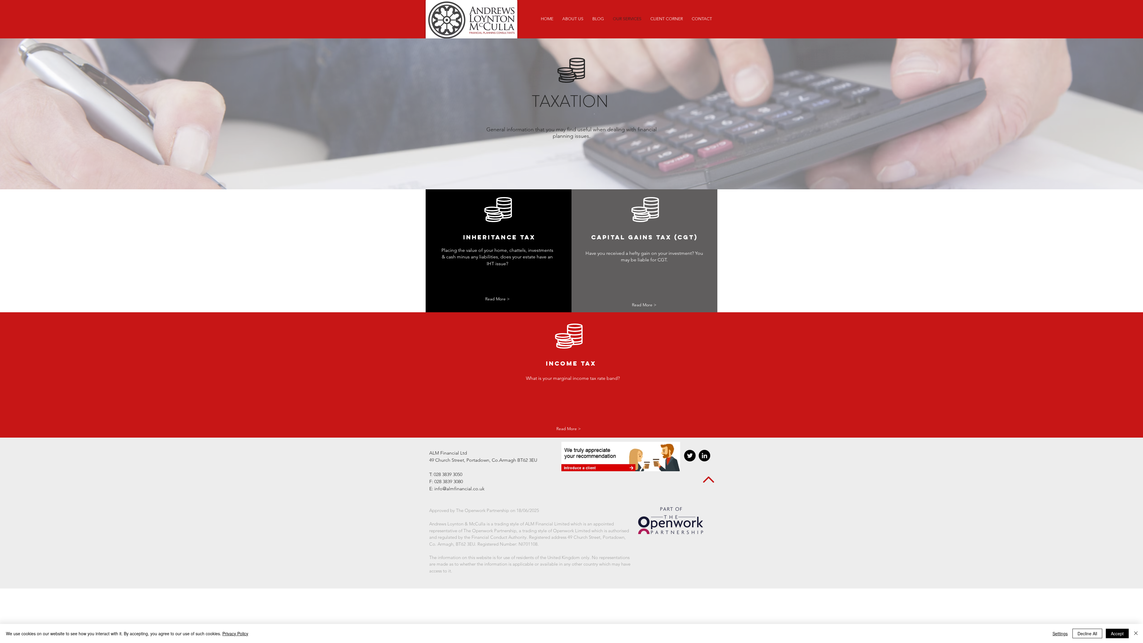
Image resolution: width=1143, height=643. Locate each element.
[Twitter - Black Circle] (690, 455)
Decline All (1087, 633)
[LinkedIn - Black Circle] (704, 455)
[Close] (1135, 633)
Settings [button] (1060, 633)
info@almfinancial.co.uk (459, 488)
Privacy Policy (235, 633)
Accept (1117, 633)
